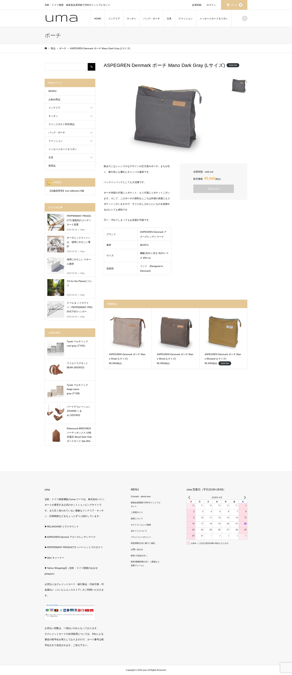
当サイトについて (139, 531)
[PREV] (190, 497)
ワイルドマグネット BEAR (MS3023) (77, 365)
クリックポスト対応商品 (61, 124)
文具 (169, 18)
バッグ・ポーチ (151, 18)
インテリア (114, 18)
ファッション (185, 18)
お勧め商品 (54, 99)
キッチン (131, 18)
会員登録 (196, 5)
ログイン (211, 5)
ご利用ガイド (137, 512)
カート (236, 5)
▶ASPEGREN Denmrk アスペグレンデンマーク (70, 537)
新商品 (52, 165)
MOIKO (52, 91)
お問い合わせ (137, 549)
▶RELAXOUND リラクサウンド (62, 526)
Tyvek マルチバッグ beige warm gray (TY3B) (77, 389)
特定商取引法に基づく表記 (143, 543)
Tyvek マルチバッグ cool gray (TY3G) (77, 343)
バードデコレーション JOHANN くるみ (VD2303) (78, 410)
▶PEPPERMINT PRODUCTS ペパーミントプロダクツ (74, 547)
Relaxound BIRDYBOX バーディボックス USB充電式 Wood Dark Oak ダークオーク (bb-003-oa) (79, 435)
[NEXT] (244, 497)
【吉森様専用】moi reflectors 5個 (66, 190)
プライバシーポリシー (141, 537)
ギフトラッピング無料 (141, 525)
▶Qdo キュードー (54, 557)
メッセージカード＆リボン (214, 18)
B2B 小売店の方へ (139, 555)
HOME (97, 18)
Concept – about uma (141, 496)
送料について (137, 518)
